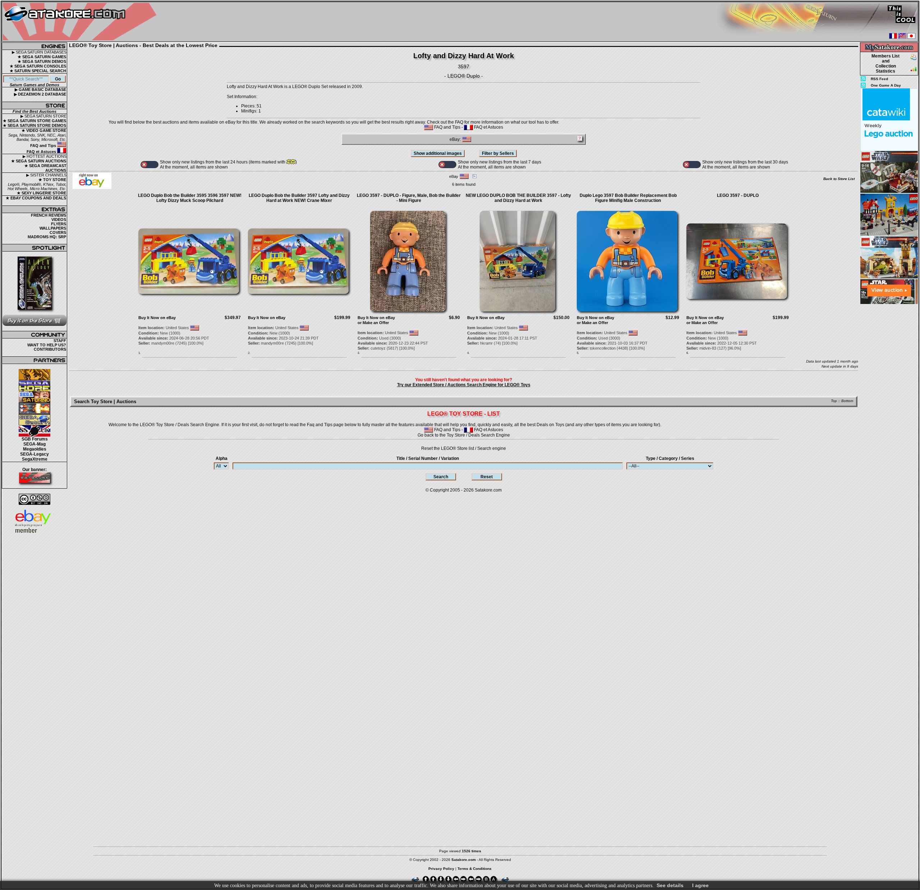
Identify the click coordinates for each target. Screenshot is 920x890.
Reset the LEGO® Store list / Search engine (463, 448)
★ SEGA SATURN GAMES (42, 57)
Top (834, 401)
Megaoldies (34, 449)
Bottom (847, 401)
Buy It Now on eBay (157, 317)
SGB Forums (35, 439)
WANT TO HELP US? (46, 345)
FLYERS (58, 224)
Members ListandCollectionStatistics (885, 64)
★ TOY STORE (52, 179)
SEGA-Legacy (34, 454)
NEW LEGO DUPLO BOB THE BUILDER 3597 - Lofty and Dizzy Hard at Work (518, 198)
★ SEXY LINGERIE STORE (41, 193)
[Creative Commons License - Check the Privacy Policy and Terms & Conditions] (34, 499)
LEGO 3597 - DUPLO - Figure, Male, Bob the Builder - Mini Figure (409, 198)
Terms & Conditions (474, 869)
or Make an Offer (373, 323)
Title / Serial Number (427, 458)
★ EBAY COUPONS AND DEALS (36, 198)
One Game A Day (886, 85)
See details (670, 885)
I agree (700, 885)
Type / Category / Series (670, 458)
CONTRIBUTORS (50, 349)
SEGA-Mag (34, 444)
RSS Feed (879, 79)
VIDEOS (58, 219)
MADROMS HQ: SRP (47, 237)
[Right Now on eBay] (92, 187)
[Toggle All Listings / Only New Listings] (149, 164)
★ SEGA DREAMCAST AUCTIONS (45, 167)
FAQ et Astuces (42, 151)
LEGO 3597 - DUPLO (738, 195)
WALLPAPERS (53, 228)
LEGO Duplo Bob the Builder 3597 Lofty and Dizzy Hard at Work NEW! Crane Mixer (299, 198)
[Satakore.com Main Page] (81, 21)
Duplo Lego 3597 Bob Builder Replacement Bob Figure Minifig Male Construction (628, 198)
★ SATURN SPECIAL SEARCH (38, 71)
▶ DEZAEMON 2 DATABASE (40, 94)
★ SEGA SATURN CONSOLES (38, 66)
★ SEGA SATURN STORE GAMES (34, 121)
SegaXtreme (34, 459)
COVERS (58, 232)
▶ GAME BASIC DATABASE (40, 89)
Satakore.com (488, 490)
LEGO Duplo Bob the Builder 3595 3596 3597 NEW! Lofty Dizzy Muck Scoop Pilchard (190, 198)
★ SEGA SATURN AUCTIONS (38, 161)
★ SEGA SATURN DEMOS (42, 61)
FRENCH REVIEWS (48, 215)
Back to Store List (839, 179)
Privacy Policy (441, 869)
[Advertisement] (889, 413)
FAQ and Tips (43, 145)
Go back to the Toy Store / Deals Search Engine (464, 435)
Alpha (221, 458)
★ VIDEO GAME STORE (44, 130)
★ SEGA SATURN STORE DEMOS (34, 125)
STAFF (60, 340)
